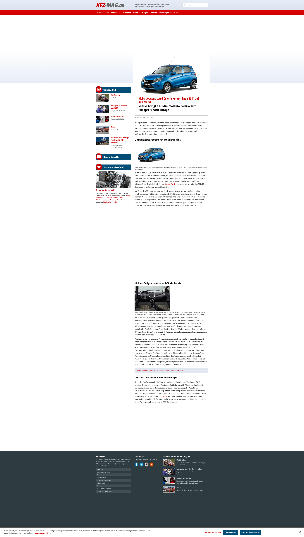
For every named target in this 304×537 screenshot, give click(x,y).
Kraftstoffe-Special (110, 202)
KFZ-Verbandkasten (104, 488)
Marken (154, 12)
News (99, 12)
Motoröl (100, 469)
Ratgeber (145, 12)
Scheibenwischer (103, 486)
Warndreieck (101, 477)
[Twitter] (142, 464)
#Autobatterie (139, 6)
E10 (128, 195)
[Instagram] (147, 464)
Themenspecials (165, 12)
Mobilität (136, 12)
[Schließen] (300, 532)
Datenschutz (147, 459)
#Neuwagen (150, 6)
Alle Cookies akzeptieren (250, 532)
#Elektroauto (159, 6)
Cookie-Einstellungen (213, 532)
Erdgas (109, 198)
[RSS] (152, 464)
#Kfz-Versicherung (140, 4)
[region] (152, 532)
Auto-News (146, 117)
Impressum (138, 459)
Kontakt (155, 459)
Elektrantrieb (101, 200)
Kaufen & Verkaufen (111, 12)
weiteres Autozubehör (104, 491)
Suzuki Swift (170, 184)
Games (176, 12)
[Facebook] (137, 464)
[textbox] (195, 5)
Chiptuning (101, 483)
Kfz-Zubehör (126, 12)
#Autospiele (165, 4)
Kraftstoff (163, 396)
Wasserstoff (114, 200)
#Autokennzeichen (154, 4)
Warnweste (101, 475)
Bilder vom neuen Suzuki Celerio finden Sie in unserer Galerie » (160, 370)
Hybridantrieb (118, 198)
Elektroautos (115, 145)
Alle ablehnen (231, 532)
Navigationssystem (104, 472)
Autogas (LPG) (101, 198)
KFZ (110, 5)
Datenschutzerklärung (43, 533)
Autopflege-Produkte (104, 480)
